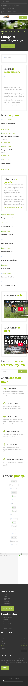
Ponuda (5, 667)
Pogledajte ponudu (8, 46)
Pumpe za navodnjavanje (10, 218)
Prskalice (6, 619)
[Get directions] (24, 553)
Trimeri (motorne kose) (9, 260)
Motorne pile (6, 621)
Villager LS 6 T (6, 163)
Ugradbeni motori (7, 243)
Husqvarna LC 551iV (8, 123)
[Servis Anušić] (7, 17)
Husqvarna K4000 (7, 150)
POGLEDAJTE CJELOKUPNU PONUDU (13, 207)
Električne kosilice (8, 617)
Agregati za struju (7, 251)
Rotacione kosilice (7, 277)
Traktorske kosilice (8, 285)
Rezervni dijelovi (7, 235)
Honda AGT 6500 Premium (10, 136)
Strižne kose (5, 268)
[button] (3, 24)
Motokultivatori (7, 226)
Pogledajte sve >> (7, 608)
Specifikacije (5, 129)
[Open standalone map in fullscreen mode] (23, 555)
